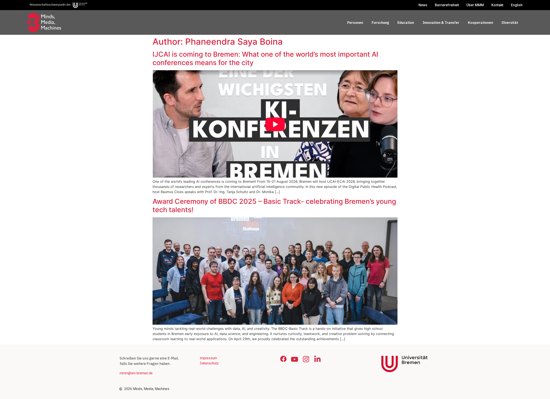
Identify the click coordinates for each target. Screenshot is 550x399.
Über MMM (475, 5)
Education (405, 22)
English (516, 5)
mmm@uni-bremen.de (136, 373)
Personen (355, 22)
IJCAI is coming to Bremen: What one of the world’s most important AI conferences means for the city (265, 58)
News (423, 5)
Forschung (380, 22)
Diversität (510, 22)
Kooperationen (480, 22)
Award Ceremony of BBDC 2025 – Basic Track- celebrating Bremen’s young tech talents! (274, 205)
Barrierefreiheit (447, 5)
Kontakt (497, 5)
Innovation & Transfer (441, 22)
